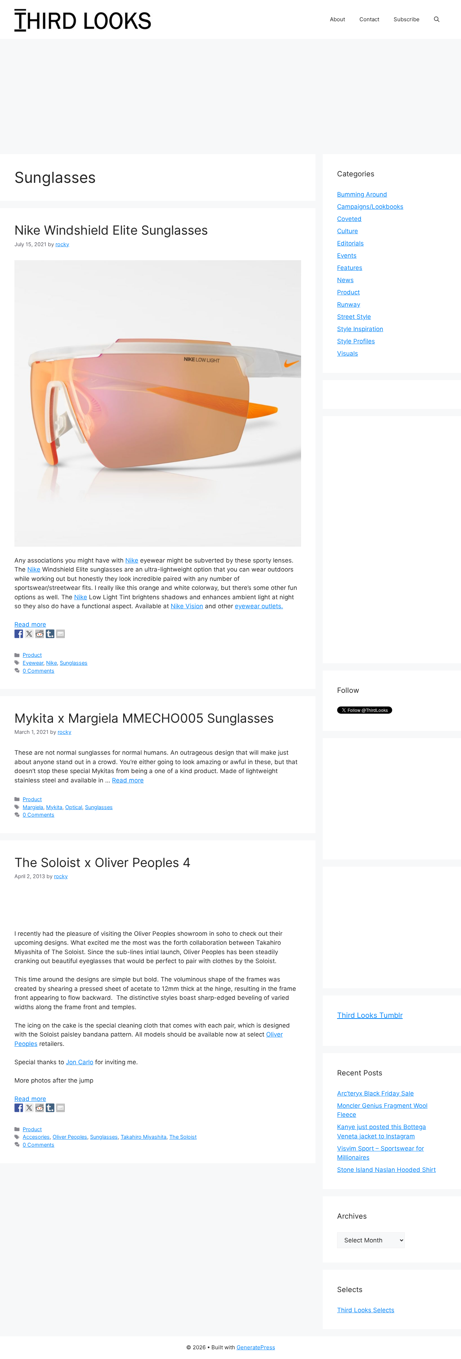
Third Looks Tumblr (370, 1015)
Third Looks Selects (365, 1310)
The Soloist (183, 1137)
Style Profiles (356, 341)
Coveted (349, 218)
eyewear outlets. (259, 606)
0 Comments (38, 671)
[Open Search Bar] (437, 19)
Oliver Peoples (70, 1137)
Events (347, 255)
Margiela (33, 807)
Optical (73, 807)
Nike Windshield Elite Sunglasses (111, 230)
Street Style (354, 316)
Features (349, 267)
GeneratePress (256, 1347)
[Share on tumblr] (50, 633)
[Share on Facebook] (18, 633)
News (345, 280)
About (337, 19)
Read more (30, 624)
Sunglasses (74, 663)
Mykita (54, 807)
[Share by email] (60, 633)
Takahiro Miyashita (143, 1137)
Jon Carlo (79, 1062)
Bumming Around (362, 194)
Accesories (36, 1137)
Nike (131, 560)
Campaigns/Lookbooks (370, 206)
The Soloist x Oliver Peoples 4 (102, 862)
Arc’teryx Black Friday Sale (375, 1093)
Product (32, 655)
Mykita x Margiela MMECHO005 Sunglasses (144, 718)
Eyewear (33, 663)
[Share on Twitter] (29, 633)
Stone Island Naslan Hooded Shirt (386, 1169)
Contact (369, 19)
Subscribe (407, 19)
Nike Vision (187, 606)
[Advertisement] (230, 92)
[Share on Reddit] (39, 633)
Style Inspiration (360, 329)
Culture (347, 231)
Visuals (347, 353)
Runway (348, 304)
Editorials (350, 243)
